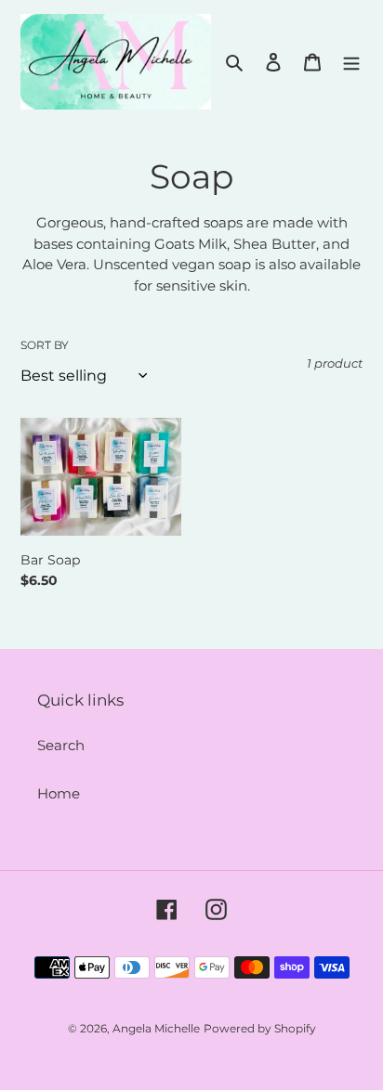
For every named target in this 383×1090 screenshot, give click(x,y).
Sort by (44, 345)
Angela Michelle (156, 1028)
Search (61, 745)
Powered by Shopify (260, 1028)
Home (58, 793)
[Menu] (351, 62)
